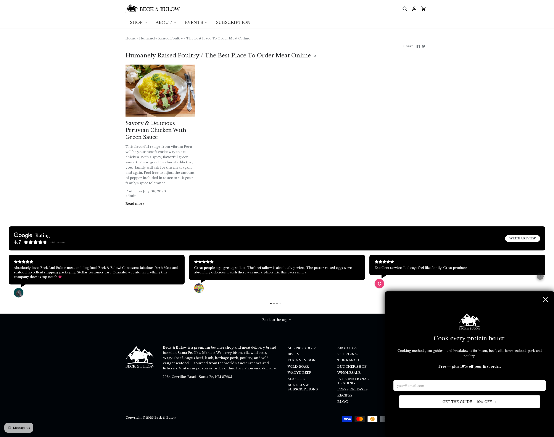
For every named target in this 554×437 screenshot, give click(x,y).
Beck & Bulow (165, 417)
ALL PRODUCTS (302, 348)
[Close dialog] (545, 299)
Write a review (522, 238)
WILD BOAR (298, 366)
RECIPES (345, 395)
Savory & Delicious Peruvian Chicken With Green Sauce (156, 130)
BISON (293, 354)
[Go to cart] (423, 9)
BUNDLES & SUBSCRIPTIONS (303, 387)
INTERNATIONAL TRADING (353, 381)
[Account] (414, 9)
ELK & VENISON (302, 360)
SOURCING (347, 354)
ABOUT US (347, 348)
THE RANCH (348, 360)
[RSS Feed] (314, 55)
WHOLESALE (349, 372)
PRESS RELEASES (352, 389)
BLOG (342, 402)
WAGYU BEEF (299, 372)
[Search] (404, 9)
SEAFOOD (296, 379)
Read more (135, 203)
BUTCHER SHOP (352, 366)
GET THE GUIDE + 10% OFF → (470, 401)
